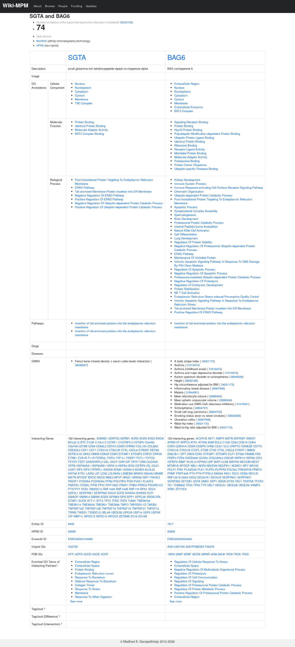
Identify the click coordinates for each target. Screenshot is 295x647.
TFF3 (107, 501)
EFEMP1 (124, 454)
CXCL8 (133, 450)
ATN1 (193, 442)
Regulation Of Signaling (189, 581)
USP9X (155, 512)
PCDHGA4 (98, 481)
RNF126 (172, 477)
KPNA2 (202, 462)
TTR (203, 485)
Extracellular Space (87, 565)
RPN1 (143, 489)
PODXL (85, 485)
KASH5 (108, 469)
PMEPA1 (73, 485)
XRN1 (171, 489)
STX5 (230, 481)
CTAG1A (102, 450)
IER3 (131, 466)
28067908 (218, 388)
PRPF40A (182, 473)
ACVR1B (201, 438)
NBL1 (194, 466)
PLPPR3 (220, 469)
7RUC (245, 554)
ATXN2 (202, 442)
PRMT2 (257, 469)
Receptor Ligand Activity (189, 149)
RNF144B (122, 489)
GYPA (72, 466)
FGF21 (111, 458)
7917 (170, 524)
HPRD (40, 45)
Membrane (81, 99)
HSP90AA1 (83, 466)
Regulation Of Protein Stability (193, 242)
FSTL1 (140, 458)
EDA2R (104, 454)
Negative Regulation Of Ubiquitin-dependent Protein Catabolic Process (119, 203)
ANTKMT (239, 438)
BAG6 (176, 57)
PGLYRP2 (119, 481)
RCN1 (85, 489)
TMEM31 (101, 504)
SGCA (112, 493)
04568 (72, 531)
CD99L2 (101, 446)
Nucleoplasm (83, 87)
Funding (76, 6)
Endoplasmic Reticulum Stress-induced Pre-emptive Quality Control (216, 297)
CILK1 (219, 446)
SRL (158, 497)
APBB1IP (173, 442)
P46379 (209, 546)
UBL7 (210, 485)
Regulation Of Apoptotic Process (194, 269)
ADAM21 (102, 438)
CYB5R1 (143, 450)
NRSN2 (137, 477)
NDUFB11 (224, 466)
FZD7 (81, 462)
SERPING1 (229, 477)
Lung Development (186, 238)
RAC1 (227, 473)
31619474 (193, 365)
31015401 (242, 404)
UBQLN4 (244, 485)
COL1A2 (141, 446)
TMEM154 (143, 501)
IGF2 (259, 458)
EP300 (240, 454)
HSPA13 (112, 466)
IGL (148, 466)
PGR (130, 481)
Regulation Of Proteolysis (190, 573)
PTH (192, 473)
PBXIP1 (73, 481)
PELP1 (171, 469)
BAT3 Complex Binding (89, 134)
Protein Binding (84, 122)
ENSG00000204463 (179, 539)
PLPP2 (209, 469)
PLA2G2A (190, 469)
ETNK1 (72, 458)
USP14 (137, 512)
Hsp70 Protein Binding (188, 130)
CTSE (213, 450)
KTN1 (81, 473)
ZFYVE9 (181, 489)
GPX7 (135, 462)
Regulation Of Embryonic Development (198, 285)
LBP (210, 462)
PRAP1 (123, 485)
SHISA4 (130, 493)
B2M (211, 442)
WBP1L (78, 516)
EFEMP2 (136, 454)
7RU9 (229, 554)
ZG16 (133, 516)
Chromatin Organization (189, 191)
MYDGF (82, 477)
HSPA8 (250, 458)
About (37, 6)
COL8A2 (153, 446)
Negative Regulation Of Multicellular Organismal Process (209, 569)
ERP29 (157, 454)
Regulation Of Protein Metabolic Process (199, 589)
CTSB (204, 450)
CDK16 (243, 442)
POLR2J (232, 469)
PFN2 (109, 481)
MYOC (92, 477)
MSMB (158, 473)
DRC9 (190, 454)
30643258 (234, 416)
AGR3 (143, 438)
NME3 (109, 477)
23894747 (201, 408)
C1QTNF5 (124, 442)
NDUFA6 (212, 466)
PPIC (101, 485)
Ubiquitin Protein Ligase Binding (194, 137)
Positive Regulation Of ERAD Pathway (99, 199)
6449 (71, 524)
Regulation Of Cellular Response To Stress (201, 562)
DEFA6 (154, 450)
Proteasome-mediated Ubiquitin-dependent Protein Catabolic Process (217, 277)
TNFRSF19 (109, 508)
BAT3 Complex (183, 111)
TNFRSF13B (93, 508)
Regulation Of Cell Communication (195, 577)
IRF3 (79, 469)
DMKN (95, 454)
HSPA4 (122, 466)
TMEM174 (74, 504)
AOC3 (151, 438)
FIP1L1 (120, 458)
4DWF (187, 554)
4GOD (87, 554)
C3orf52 (149, 442)
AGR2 (134, 438)
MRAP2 (138, 473)
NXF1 (146, 477)
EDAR (114, 454)
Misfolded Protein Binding (190, 153)
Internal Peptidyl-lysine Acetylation (196, 226)
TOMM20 (179, 485)
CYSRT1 (240, 450)
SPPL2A (140, 497)
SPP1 (130, 497)
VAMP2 (255, 485)
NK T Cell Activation (187, 293)
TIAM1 (132, 501)
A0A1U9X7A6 (176, 546)
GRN (143, 462)
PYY (77, 489)
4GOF (104, 554)
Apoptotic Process (185, 207)
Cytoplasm (81, 91)
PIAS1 (138, 481)
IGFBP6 (140, 466)
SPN (123, 497)
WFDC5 (113, 516)
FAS (258, 454)
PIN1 (180, 469)
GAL (106, 462)
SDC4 (151, 489)
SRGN (151, 497)
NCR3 (202, 466)
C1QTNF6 (137, 442)
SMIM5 (95, 497)
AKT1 (211, 438)
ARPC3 (185, 442)
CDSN (120, 446)
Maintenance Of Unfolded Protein (195, 258)
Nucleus (80, 84)
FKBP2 (171, 458)
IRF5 (86, 469)
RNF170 (134, 489)
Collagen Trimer (84, 585)
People (63, 6)
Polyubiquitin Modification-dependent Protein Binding (207, 134)
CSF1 (84, 450)
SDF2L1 (73, 493)
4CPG (79, 554)
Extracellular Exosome (188, 107)
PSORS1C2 (155, 485)
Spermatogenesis (185, 215)
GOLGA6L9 (216, 458)
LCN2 (103, 473)
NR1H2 (253, 466)
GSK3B (228, 458)
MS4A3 (149, 473)
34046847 (81, 365)
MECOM (245, 462)
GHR (121, 462)
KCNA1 (118, 469)
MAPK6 (234, 462)
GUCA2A (152, 462)
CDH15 (111, 446)
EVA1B (82, 458)
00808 (171, 531)
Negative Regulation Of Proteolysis (196, 281)
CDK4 (252, 442)
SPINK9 (114, 497)
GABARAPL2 (94, 462)
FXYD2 (150, 458)
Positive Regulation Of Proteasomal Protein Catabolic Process (213, 593)
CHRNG (130, 446)
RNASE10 (95, 489)
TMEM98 (113, 504)
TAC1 (238, 481)
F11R (91, 458)
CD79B (83, 446)
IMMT (182, 462)
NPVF (118, 477)
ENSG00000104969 (80, 539)
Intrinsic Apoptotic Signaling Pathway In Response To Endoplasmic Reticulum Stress (216, 302)
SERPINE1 (86, 493)
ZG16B (142, 516)
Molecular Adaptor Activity (91, 130)
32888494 (215, 396)
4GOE (96, 554)
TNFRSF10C (76, 508)
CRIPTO (235, 446)
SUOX (82, 501)
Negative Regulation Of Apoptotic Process (200, 273)
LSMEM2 (127, 473)
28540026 (236, 377)
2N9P (179, 554)
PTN (71, 489)
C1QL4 (99, 442)
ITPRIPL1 (96, 469)
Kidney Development (187, 180)
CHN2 (210, 446)
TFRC (115, 501)
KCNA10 (129, 469)
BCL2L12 (73, 442)
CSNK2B (246, 446)
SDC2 (193, 477)
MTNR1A (173, 466)
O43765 (73, 546)
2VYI (71, 554)
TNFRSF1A (124, 508)
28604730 (215, 412)
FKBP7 (130, 458)
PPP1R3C (112, 485)
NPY (246, 466)
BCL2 (218, 442)
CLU (226, 446)
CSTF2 (257, 446)
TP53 (189, 485)
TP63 (196, 485)
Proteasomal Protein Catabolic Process (199, 222)
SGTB (120, 493)
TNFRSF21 (139, 508)
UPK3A (127, 512)
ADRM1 (125, 438)
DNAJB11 (173, 454)
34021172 (208, 361)
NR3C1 (127, 477)
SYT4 (99, 501)
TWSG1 (82, 512)
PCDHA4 (84, 481)
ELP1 (231, 454)
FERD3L (100, 458)
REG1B (253, 473)
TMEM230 (88, 504)
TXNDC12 (94, 512)
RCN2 (244, 473)
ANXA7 (250, 438)
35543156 (126, 22)
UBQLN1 (220, 485)
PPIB (93, 485)
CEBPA (201, 446)
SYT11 (91, 501)
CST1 (92, 450)
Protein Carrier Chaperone (190, 165)
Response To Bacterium (90, 577)
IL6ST (72, 469)
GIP (127, 462)
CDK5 (171, 446)
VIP (70, 516)
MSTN (72, 477)
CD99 (91, 446)
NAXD (101, 477)
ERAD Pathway (84, 187)
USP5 (146, 512)
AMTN (229, 438)
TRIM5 (72, 512)
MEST (255, 462)
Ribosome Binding (185, 145)
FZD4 (180, 458)
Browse (50, 6)
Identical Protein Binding (90, 126)
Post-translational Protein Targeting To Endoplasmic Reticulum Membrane (114, 182)
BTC (83, 442)
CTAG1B (114, 450)
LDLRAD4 (114, 473)
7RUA (237, 554)
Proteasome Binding (187, 161)
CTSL (124, 450)
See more (76, 601)
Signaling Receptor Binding (191, 122)
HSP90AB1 (99, 466)
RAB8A (218, 473)
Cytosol (79, 95)
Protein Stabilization (186, 289)
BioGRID (41, 41)
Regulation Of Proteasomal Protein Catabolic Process (207, 585)
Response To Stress (87, 589)
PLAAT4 (148, 481)
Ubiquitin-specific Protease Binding (196, 169)
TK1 (170, 485)
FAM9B (249, 454)
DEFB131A (75, 454)
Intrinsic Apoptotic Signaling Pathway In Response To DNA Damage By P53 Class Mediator (216, 263)
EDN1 (199, 454)
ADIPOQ (113, 438)
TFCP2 (258, 481)
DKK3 (86, 454)
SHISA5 (141, 493)
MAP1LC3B (221, 462)
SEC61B (216, 477)
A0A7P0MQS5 (195, 546)
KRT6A (72, 473)
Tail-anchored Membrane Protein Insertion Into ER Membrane (113, 191)
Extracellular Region (186, 84)
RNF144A (109, 489)
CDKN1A (181, 446)
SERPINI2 (100, 493)
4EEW (196, 554)
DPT (183, 454)
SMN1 (205, 481)
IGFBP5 (172, 462)
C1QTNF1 (111, 442)
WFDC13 (101, 516)
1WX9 (171, 554)
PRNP (171, 473)
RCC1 (235, 473)
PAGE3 (155, 477)
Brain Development (186, 219)
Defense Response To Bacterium (95, 581)
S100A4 (183, 477)
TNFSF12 (153, 508)
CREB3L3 (74, 450)
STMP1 (73, 501)
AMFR (220, 438)
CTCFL (195, 450)
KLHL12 (192, 462)
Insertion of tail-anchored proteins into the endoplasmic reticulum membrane (115, 325)
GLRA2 (203, 458)
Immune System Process (190, 184)
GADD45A (191, 458)
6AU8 (221, 554)
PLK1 (201, 469)
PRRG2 (142, 485)
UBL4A (106, 512)
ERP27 (147, 454)
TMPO (124, 504)
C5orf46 (73, 446)
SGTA (77, 57)
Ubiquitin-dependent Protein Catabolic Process (203, 195)
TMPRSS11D (137, 504)
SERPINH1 (244, 477)
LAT (97, 473)
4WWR (205, 554)
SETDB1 (186, 481)
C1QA (90, 442)
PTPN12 (207, 473)
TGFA (123, 501)
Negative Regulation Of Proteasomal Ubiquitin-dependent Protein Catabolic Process (214, 248)
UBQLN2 (116, 512)
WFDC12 (89, 516)
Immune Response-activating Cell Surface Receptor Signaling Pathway (218, 187)
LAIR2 (90, 473)
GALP (113, 462)
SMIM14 (84, 497)
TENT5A (248, 481)
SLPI (150, 493)
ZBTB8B (124, 516)
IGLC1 (155, 466)
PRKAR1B (244, 469)
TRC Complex (83, 103)
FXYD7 (72, 462)
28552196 (191, 380)
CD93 (234, 442)
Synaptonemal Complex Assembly (195, 211)
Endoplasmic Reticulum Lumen (94, 573)
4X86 (214, 554)
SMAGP (73, 497)
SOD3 (104, 497)
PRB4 (133, 485)
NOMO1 (237, 466)
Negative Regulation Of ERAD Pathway (99, 195)
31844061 (192, 392)
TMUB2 (152, 504)
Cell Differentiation (185, 234)
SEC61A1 (203, 477)
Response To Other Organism (93, 597)
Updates (91, 6)
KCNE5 (139, 469)
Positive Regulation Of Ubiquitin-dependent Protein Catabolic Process (118, 207)
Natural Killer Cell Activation (191, 230)
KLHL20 (150, 469)
